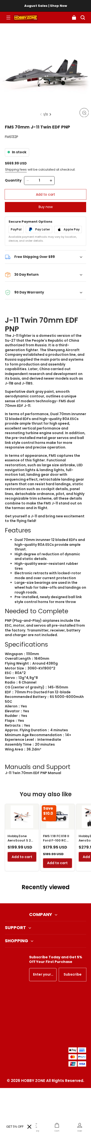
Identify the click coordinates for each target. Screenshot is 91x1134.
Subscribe (73, 974)
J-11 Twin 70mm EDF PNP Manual (33, 772)
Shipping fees (16, 169)
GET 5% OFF (15, 1126)
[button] (8, 17)
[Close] (29, 1127)
